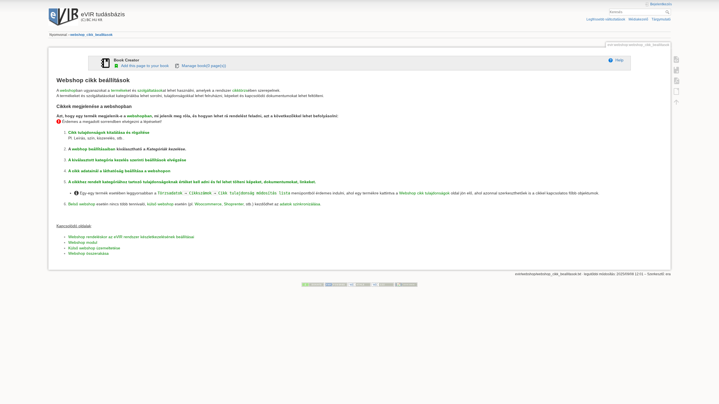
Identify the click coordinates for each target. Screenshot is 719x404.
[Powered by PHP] (336, 284)
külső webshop (160, 204)
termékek (119, 90)
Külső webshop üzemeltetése (94, 248)
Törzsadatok (170, 193)
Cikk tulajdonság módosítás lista (254, 193)
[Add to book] (676, 70)
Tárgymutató (661, 19)
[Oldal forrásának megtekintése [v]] (676, 59)
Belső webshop (81, 204)
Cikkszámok (200, 193)
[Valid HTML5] (359, 284)
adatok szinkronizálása (300, 204)
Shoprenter (234, 204)
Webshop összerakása (88, 253)
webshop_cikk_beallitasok (91, 35)
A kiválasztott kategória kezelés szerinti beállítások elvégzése (127, 160)
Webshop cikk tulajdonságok (424, 193)
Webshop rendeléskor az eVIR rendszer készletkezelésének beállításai (131, 237)
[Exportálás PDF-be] (676, 80)
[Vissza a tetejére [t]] (676, 102)
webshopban (139, 116)
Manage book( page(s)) (202, 65)
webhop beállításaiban (93, 149)
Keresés (668, 12)
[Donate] (313, 284)
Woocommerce (208, 204)
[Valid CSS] (383, 284)
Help (618, 60)
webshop (68, 90)
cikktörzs (240, 90)
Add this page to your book (144, 65)
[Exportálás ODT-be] (676, 91)
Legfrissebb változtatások (605, 19)
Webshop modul (82, 242)
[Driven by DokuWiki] (406, 284)
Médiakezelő (638, 19)
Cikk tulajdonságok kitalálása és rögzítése (108, 132)
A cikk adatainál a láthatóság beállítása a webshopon (119, 171)
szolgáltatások (150, 90)
